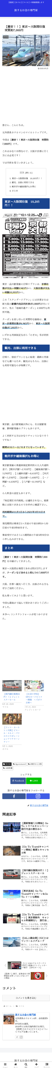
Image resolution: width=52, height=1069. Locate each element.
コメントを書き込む (26, 998)
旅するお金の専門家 (25, 1015)
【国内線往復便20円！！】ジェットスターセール (11, 697)
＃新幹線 (8, 768)
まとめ (15, 191)
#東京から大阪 (36, 764)
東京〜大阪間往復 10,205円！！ (27, 178)
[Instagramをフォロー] (38, 796)
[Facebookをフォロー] (14, 796)
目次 (22, 173)
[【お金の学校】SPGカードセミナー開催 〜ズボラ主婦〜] (34, 685)
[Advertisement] (26, 97)
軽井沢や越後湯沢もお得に (24, 187)
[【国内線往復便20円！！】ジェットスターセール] (12, 685)
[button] (46, 624)
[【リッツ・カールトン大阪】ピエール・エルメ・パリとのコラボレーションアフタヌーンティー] (12, 719)
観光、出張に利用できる (23, 182)
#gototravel (20, 764)
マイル (8, 764)
